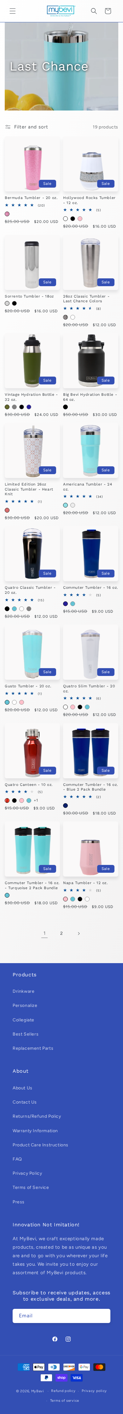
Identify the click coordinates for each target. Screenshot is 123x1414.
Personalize (25, 1005)
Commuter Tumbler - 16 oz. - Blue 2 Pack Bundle (90, 787)
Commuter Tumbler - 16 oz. (90, 587)
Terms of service (64, 1401)
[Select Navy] (28, 407)
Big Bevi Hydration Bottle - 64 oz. (90, 397)
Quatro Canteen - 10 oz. (29, 784)
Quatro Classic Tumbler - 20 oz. (30, 590)
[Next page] (78, 933)
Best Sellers (25, 1034)
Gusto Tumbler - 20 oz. (28, 686)
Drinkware (23, 991)
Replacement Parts (33, 1048)
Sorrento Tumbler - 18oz (29, 296)
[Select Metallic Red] (7, 800)
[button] (13, 11)
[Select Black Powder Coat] (65, 407)
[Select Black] (72, 218)
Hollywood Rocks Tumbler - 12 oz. (89, 200)
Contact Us (25, 1102)
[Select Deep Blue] (65, 805)
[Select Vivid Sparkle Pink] (7, 214)
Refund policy (63, 1391)
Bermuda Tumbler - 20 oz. (31, 198)
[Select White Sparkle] (72, 505)
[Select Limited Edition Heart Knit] (7, 510)
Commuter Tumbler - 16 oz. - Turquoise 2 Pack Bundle (32, 885)
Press (19, 1202)
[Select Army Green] (7, 407)
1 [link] (45, 933)
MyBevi (37, 1391)
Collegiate (23, 1020)
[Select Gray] (14, 407)
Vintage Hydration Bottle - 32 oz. (31, 397)
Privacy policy (94, 1391)
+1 (36, 800)
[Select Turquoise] (14, 608)
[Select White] (65, 218)
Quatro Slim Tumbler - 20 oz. (89, 688)
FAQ (17, 1159)
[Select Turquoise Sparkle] (65, 505)
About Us (22, 1088)
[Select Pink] (80, 218)
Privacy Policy (27, 1173)
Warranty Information (35, 1130)
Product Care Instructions (40, 1145)
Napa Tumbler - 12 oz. (85, 883)
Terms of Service (31, 1187)
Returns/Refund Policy (37, 1116)
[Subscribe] (103, 1316)
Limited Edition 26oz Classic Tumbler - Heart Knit (29, 489)
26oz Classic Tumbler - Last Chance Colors (86, 299)
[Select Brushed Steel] (65, 317)
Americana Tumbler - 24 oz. (87, 486)
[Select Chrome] (7, 303)
